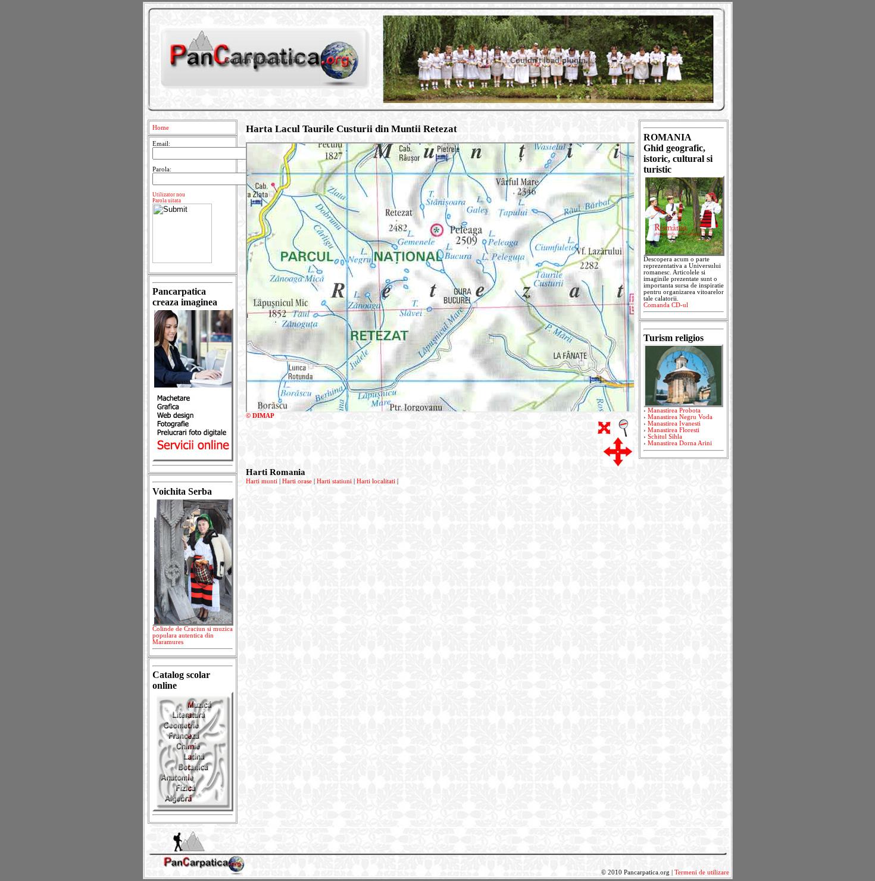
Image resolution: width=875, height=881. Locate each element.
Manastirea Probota (674, 410)
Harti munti (261, 481)
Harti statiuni (334, 481)
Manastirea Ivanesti (674, 423)
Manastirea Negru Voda (680, 417)
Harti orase (297, 481)
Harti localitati (376, 481)
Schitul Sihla (665, 436)
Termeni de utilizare (701, 872)
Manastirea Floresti (673, 430)
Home (160, 127)
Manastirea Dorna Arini (680, 443)
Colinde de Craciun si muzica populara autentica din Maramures (192, 635)
